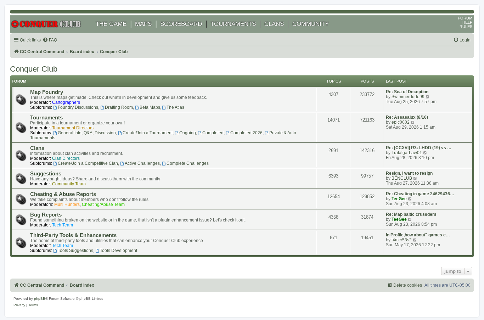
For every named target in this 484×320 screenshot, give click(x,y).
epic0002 (401, 122)
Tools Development (118, 250)
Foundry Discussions (78, 107)
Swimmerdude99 (408, 96)
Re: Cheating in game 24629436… (420, 193)
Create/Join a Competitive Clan (88, 163)
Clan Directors (66, 158)
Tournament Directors (73, 127)
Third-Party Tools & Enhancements (73, 235)
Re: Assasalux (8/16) (407, 117)
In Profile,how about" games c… (418, 234)
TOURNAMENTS (233, 24)
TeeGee (399, 198)
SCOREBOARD (181, 24)
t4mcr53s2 (402, 239)
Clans (37, 148)
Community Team (69, 183)
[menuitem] (50, 40)
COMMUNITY (310, 24)
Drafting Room (119, 107)
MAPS (143, 24)
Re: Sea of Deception (407, 91)
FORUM (465, 18)
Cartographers (66, 102)
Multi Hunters (67, 204)
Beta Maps (150, 107)
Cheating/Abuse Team (103, 204)
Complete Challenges (188, 163)
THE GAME (111, 24)
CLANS (274, 24)
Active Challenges (142, 163)
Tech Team (62, 225)
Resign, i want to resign (409, 173)
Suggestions (45, 173)
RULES (466, 26)
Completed (213, 132)
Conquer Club (33, 68)
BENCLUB (402, 178)
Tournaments (46, 117)
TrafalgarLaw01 (407, 152)
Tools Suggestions (75, 250)
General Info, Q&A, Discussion (87, 132)
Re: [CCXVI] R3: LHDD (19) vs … (418, 147)
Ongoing (187, 132)
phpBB (39, 299)
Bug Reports (46, 215)
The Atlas (175, 107)
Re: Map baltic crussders (411, 214)
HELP (467, 22)
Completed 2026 (246, 132)
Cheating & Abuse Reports (63, 194)
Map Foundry (46, 92)
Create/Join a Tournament (148, 132)
